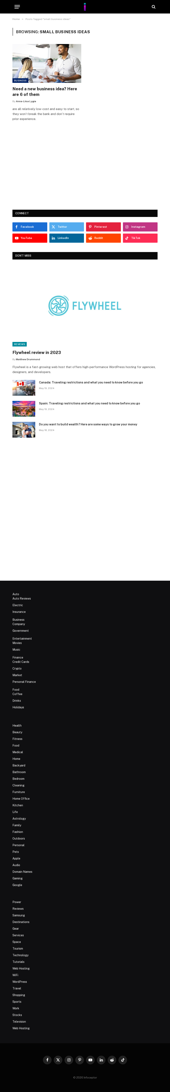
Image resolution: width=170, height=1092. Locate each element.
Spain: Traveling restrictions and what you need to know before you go (89, 403)
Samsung (18, 915)
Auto (15, 594)
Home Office (21, 798)
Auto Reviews (21, 598)
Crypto (17, 668)
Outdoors (18, 838)
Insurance (19, 611)
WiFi (15, 975)
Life (15, 812)
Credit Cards (20, 662)
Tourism (17, 948)
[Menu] (17, 6)
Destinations (20, 922)
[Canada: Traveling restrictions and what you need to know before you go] (23, 388)
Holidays (18, 707)
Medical (17, 752)
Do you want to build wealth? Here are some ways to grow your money (88, 424)
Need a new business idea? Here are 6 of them (44, 91)
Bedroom (18, 778)
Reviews (19, 344)
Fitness (17, 739)
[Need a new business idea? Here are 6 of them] (46, 63)
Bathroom (19, 772)
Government (20, 630)
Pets (15, 851)
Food (15, 689)
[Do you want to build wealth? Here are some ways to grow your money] (23, 430)
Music (16, 649)
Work (15, 1008)
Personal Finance (24, 681)
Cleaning (18, 785)
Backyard (18, 765)
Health (17, 725)
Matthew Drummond (28, 359)
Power (16, 902)
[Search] (153, 6)
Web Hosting (21, 968)
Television (19, 1021)
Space (16, 942)
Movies (17, 643)
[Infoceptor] (85, 6)
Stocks (17, 1015)
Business (20, 80)
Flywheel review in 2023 (36, 352)
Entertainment (22, 638)
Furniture (18, 792)
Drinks (16, 700)
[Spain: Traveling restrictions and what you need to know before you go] (23, 409)
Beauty (17, 732)
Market (17, 675)
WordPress (19, 981)
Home (16, 758)
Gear (15, 928)
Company (18, 624)
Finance (17, 657)
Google (17, 885)
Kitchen (17, 805)
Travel (16, 988)
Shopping (18, 995)
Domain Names (22, 871)
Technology (20, 955)
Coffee (17, 694)
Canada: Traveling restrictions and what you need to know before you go (91, 382)
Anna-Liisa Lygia (26, 101)
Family (16, 825)
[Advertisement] (85, 171)
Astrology (19, 818)
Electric (17, 605)
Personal (18, 845)
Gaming (17, 878)
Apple (16, 858)
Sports (16, 1001)
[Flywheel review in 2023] (85, 306)
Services (18, 935)
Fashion (17, 832)
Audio (16, 865)
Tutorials (18, 961)
